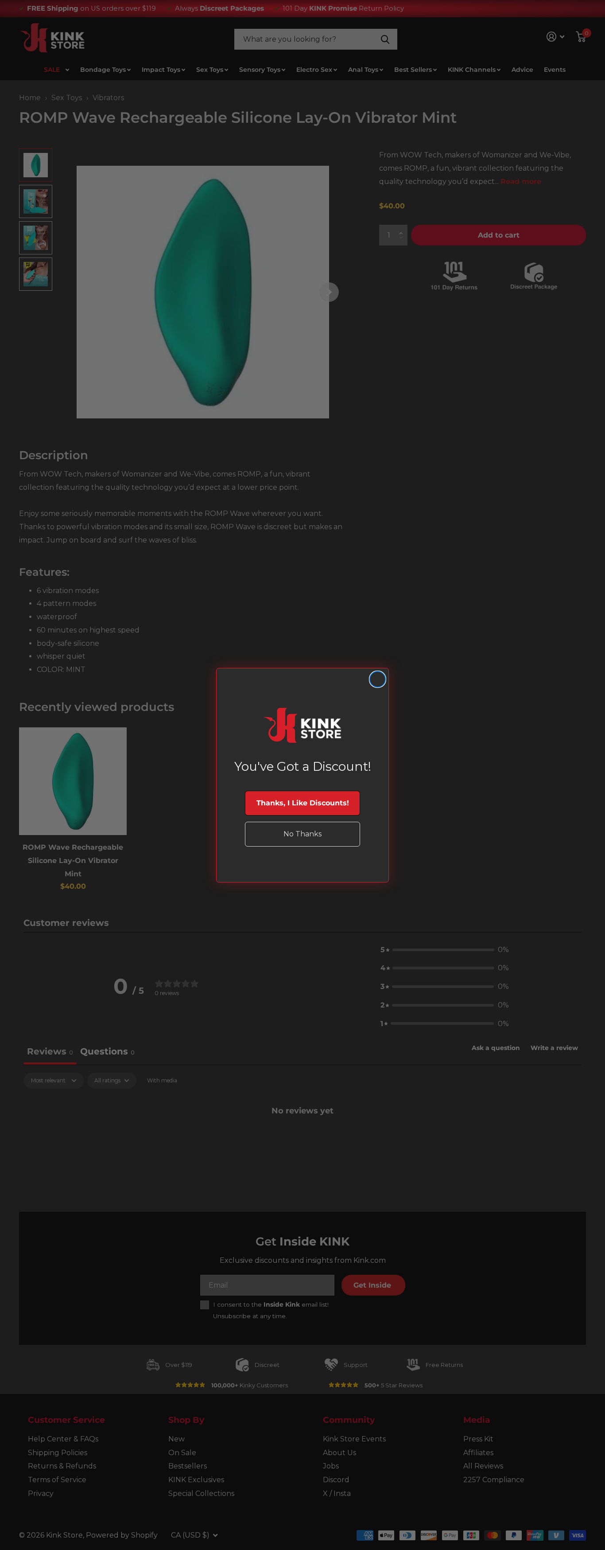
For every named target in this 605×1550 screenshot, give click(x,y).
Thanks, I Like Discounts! (302, 803)
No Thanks (302, 834)
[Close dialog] (377, 679)
